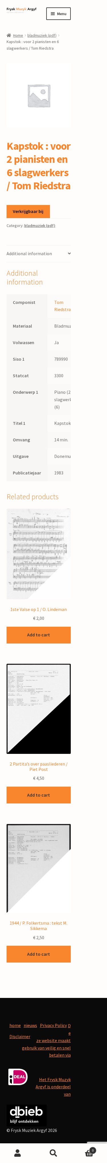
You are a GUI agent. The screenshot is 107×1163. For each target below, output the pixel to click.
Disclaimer (19, 1036)
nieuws (30, 1025)
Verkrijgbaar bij (28, 211)
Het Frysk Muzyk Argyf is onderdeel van (53, 1087)
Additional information (29, 253)
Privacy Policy (53, 1025)
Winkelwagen (82, 1148)
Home (18, 35)
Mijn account (18, 1153)
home (15, 1025)
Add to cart (38, 635)
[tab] (39, 253)
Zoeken (53, 1153)
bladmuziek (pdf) (41, 35)
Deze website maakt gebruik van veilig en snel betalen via (46, 1040)
